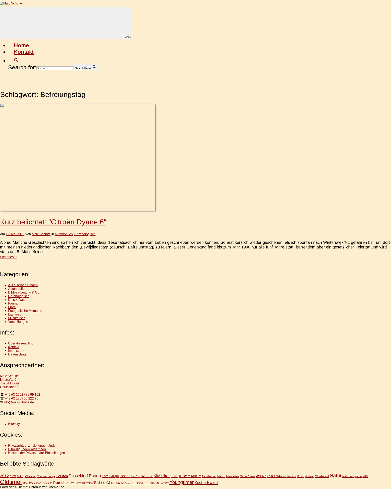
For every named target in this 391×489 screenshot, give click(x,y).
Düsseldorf (78, 476)
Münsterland (322, 476)
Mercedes (232, 476)
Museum (291, 476)
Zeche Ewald (206, 482)
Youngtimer (181, 482)
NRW (365, 476)
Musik (300, 476)
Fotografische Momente (25, 310)
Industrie (147, 476)
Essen (95, 475)
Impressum (16, 350)
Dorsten (62, 476)
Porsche (60, 482)
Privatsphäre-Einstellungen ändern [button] (33, 445)
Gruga (114, 476)
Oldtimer (11, 481)
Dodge (51, 476)
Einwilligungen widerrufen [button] (27, 449)
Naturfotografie (352, 476)
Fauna (13, 303)
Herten (125, 476)
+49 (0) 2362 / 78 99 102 (22, 394)
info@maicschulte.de (18, 402)
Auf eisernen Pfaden (23, 285)
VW (166, 483)
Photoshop (35, 483)
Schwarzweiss (84, 483)
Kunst (174, 476)
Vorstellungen (18, 321)
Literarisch (15, 314)
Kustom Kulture (190, 476)
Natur (336, 475)
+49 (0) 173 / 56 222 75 (21, 398)
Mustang (309, 476)
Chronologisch (85, 234)
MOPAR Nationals (277, 476)
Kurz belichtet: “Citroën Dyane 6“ (53, 222)
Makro (221, 476)
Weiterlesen (8, 257)
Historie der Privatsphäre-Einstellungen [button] (36, 453)
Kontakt (24, 52)
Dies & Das (16, 299)
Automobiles (64, 234)
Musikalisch (16, 318)
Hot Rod (136, 476)
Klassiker (162, 476)
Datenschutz (17, 354)
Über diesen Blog (20, 343)
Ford (105, 476)
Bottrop (20, 476)
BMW (13, 476)
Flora (12, 307)
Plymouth (47, 483)
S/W (71, 483)
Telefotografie (127, 483)
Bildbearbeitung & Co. (24, 292)
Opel (25, 483)
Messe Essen (247, 476)
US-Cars (149, 483)
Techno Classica (106, 483)
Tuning (139, 483)
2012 (4, 476)
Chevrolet (30, 476)
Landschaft (209, 476)
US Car (159, 483)
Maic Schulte (41, 234)
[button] (16, 60)
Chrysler (42, 476)
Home (21, 45)
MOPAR (261, 476)
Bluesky (14, 424)
